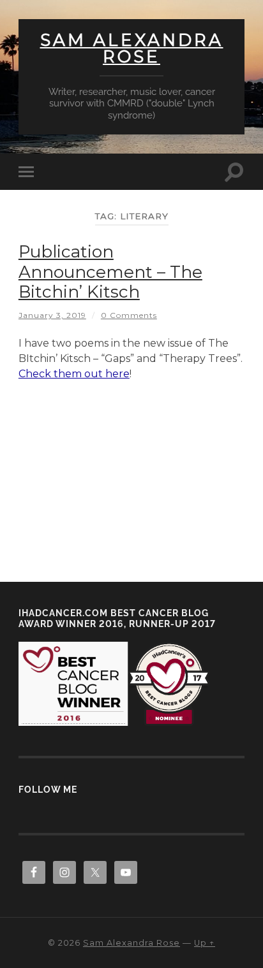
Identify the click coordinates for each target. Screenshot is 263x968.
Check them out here (74, 374)
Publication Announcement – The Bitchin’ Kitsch (110, 272)
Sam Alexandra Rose (131, 48)
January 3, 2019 (52, 315)
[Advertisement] (131, 474)
